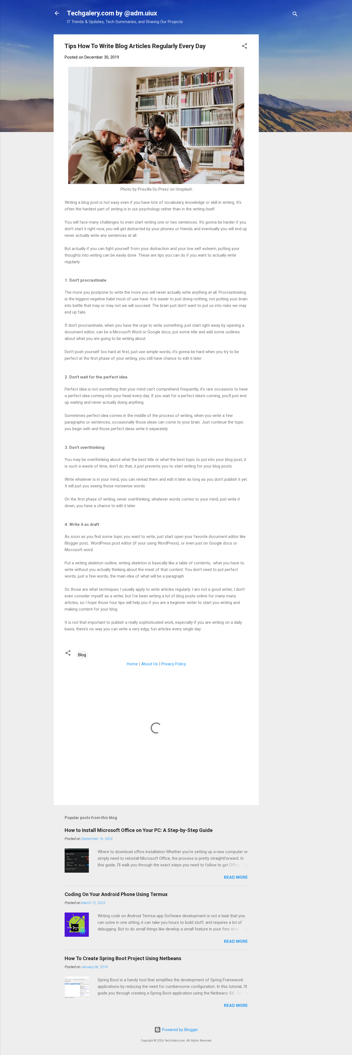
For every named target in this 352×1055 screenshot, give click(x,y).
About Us (149, 663)
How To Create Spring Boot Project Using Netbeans (123, 958)
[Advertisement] (307, 68)
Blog (82, 654)
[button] (244, 47)
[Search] (295, 15)
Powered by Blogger (179, 1029)
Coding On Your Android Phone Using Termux (116, 894)
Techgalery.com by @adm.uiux (112, 13)
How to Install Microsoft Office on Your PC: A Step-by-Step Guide (139, 830)
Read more (236, 877)
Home (132, 663)
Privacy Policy (173, 663)
